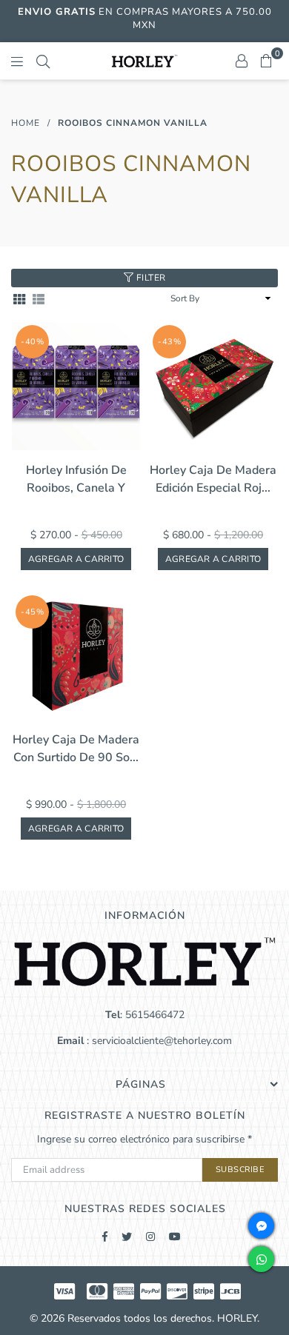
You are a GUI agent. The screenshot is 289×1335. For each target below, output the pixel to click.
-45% (32, 612)
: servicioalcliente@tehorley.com (158, 1041)
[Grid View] (19, 299)
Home (25, 123)
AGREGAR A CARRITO (76, 559)
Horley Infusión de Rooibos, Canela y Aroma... (76, 479)
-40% (32, 341)
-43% (169, 341)
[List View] (38, 299)
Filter (149, 278)
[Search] (43, 61)
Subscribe (240, 1169)
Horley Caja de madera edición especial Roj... (213, 479)
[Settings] (241, 61)
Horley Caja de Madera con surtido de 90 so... (76, 749)
